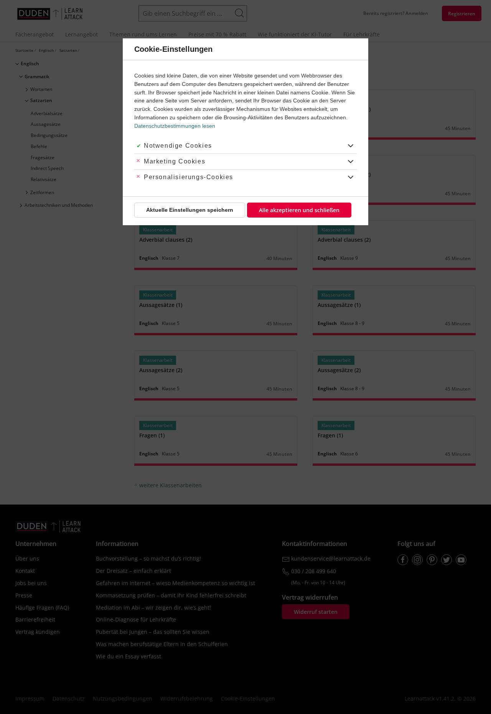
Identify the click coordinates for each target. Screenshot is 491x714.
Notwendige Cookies (178, 145)
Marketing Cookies (174, 161)
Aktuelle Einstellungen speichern (189, 210)
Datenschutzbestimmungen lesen (174, 126)
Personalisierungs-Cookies (188, 177)
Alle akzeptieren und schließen (299, 210)
